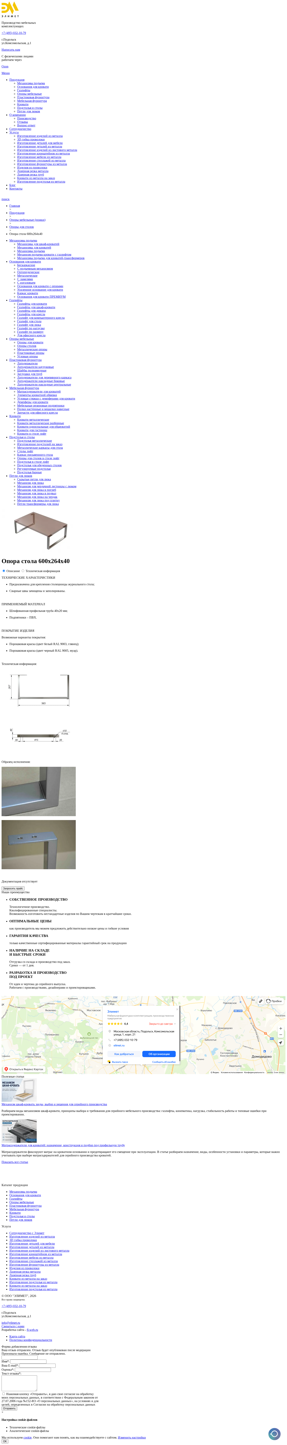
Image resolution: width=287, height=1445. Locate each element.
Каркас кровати (27, 293)
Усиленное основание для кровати (40, 289)
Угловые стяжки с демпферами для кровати (46, 398)
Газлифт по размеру (30, 331)
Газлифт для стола (29, 321)
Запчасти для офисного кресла (37, 412)
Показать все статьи (15, 1162)
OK (5, 1441)
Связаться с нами (13, 1326)
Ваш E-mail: (10, 1365)
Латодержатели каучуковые (35, 367)
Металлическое (27, 275)
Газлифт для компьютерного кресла (41, 317)
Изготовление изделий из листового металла (47, 150)
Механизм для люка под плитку (38, 500)
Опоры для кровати (30, 342)
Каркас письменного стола (35, 454)
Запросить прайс (13, 888)
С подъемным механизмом (35, 268)
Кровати (23, 104)
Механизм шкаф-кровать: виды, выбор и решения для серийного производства (54, 1104)
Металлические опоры (32, 349)
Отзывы (22, 122)
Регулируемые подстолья (34, 468)
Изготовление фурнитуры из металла (42, 164)
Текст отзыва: (11, 1373)
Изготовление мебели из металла (39, 157)
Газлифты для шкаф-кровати (36, 307)
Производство (26, 118)
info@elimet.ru (11, 1322)
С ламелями (25, 279)
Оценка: (8, 1369)
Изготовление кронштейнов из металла (43, 153)
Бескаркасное (26, 265)
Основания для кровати (33, 86)
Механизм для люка (30, 482)
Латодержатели (27, 363)
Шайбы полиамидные (31, 370)
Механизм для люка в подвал (36, 493)
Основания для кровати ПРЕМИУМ (41, 296)
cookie (27, 1437)
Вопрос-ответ (26, 125)
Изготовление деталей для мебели (40, 143)
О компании (17, 114)
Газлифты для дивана (31, 310)
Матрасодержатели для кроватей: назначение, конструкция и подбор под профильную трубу (63, 1145)
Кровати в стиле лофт (31, 433)
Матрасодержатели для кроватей (39, 391)
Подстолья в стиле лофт (33, 461)
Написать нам (11, 49)
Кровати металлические (33, 419)
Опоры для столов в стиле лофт (38, 458)
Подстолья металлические (34, 440)
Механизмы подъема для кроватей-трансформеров (51, 258)
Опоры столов (26, 345)
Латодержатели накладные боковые (41, 381)
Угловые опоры (27, 356)
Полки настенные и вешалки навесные (43, 409)
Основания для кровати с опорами (40, 286)
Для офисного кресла (31, 335)
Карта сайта (17, 1336)
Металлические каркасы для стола (40, 447)
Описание (13, 571)
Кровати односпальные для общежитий (43, 426)
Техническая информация (43, 571)
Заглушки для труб (29, 374)
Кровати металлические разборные (40, 423)
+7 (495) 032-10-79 (14, 33)
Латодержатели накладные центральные (44, 384)
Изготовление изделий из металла (40, 136)
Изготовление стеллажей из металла (41, 160)
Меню (6, 73)
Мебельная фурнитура (32, 100)
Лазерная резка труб (30, 174)
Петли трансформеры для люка (38, 504)
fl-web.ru (32, 1329)
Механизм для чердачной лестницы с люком (46, 486)
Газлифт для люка (29, 324)
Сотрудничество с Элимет (26, 1233)
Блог (12, 185)
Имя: (6, 1361)
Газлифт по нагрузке (31, 328)
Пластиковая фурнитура (33, 97)
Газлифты (23, 90)
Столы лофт (25, 451)
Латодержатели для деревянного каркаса (44, 377)
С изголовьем (26, 282)
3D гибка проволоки (31, 139)
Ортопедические (28, 272)
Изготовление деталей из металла (39, 146)
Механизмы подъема (31, 83)
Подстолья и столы (30, 107)
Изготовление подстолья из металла (41, 181)
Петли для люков (28, 111)
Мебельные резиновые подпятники (40, 405)
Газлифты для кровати (32, 303)
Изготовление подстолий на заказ (39, 444)
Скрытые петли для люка (34, 479)
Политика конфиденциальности (30, 1340)
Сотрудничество (20, 129)
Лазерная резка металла (32, 171)
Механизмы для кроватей (34, 247)
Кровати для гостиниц (32, 430)
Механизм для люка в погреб (36, 489)
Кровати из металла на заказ (36, 178)
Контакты (15, 188)
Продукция (16, 79)
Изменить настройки (132, 1437)
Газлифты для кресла (31, 314)
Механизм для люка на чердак (37, 497)
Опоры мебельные (29, 93)
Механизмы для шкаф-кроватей (38, 244)
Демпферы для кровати (32, 402)
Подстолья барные (29, 472)
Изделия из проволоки (32, 167)
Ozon (5, 66)
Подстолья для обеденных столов (39, 465)
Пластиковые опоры (30, 353)
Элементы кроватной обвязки (37, 395)
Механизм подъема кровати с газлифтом (44, 254)
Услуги (14, 132)
